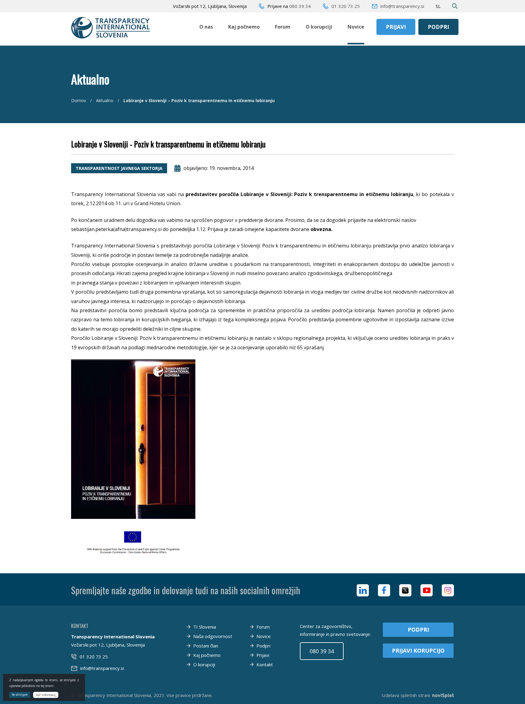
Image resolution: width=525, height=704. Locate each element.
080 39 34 (300, 6)
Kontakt (264, 664)
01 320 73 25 (345, 6)
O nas (206, 26)
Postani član (205, 646)
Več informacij (46, 695)
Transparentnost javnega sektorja (119, 168)
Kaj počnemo (244, 26)
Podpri (438, 26)
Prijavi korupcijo (418, 650)
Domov (78, 100)
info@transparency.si (402, 6)
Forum (282, 26)
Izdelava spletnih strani (406, 695)
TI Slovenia (204, 627)
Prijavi (396, 26)
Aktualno (104, 100)
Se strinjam (20, 694)
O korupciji (319, 26)
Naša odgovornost (212, 636)
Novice (356, 26)
